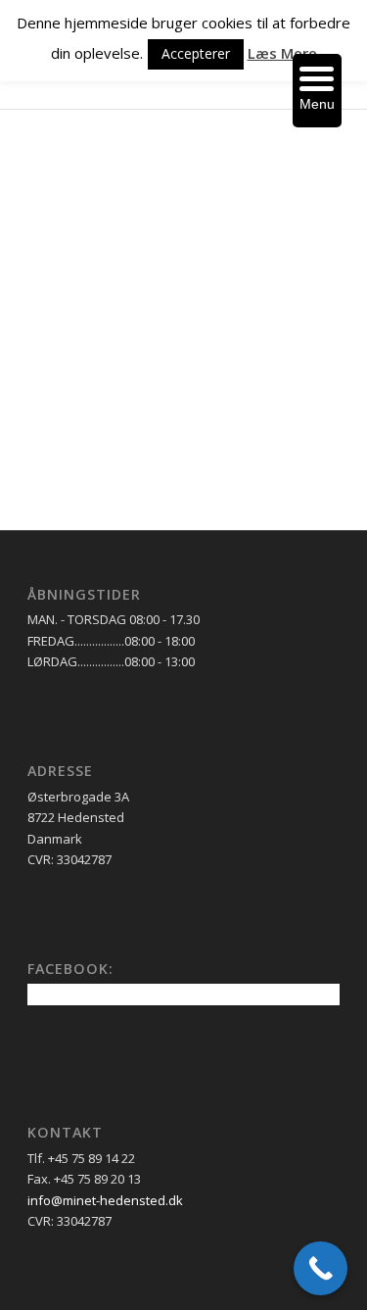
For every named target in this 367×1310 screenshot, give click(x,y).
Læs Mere (282, 53)
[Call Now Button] (320, 1268)
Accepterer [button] (195, 53)
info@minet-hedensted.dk (105, 1200)
